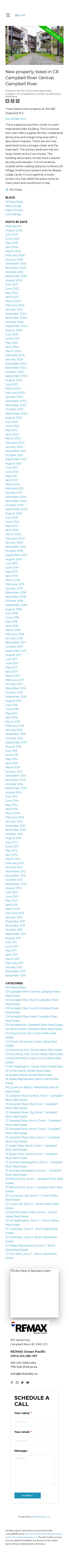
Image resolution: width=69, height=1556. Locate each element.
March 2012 (12, 908)
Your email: (22, 1432)
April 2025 (11, 296)
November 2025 (15, 267)
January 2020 (14, 542)
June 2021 (12, 471)
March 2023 (13, 388)
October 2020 (14, 505)
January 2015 (13, 771)
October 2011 (13, 929)
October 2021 (14, 455)
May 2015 (11, 759)
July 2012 (11, 892)
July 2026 (11, 234)
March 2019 (12, 580)
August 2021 (13, 463)
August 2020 (13, 513)
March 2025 (13, 301)
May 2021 (11, 476)
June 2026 (12, 238)
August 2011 (13, 938)
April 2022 (12, 434)
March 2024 (13, 351)
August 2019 (13, 559)
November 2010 (15, 975)
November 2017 (15, 642)
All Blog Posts (14, 201)
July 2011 (11, 942)
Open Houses (14, 210)
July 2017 (11, 659)
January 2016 (13, 729)
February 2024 (15, 355)
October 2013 (14, 834)
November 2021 (15, 451)
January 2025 (14, 309)
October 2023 (14, 371)
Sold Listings (13, 214)
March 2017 (12, 675)
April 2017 (11, 671)
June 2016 (11, 709)
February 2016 (14, 725)
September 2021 (16, 459)
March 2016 (12, 721)
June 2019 (12, 567)
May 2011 (11, 950)
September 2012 (16, 884)
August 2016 (13, 700)
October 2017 (14, 646)
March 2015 (12, 767)
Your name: (22, 1413)
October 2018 (14, 600)
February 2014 (14, 817)
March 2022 (13, 438)
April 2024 (12, 346)
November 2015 (15, 734)
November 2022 (15, 405)
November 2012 (15, 875)
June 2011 (11, 946)
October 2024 (14, 322)
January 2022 (14, 446)
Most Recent (13, 226)
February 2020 (15, 538)
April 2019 (11, 575)
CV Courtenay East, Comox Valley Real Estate (34, 1054)
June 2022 (12, 426)
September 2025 (16, 276)
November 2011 (15, 925)
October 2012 (14, 879)
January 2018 (14, 638)
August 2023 (13, 380)
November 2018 (15, 596)
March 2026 (13, 251)
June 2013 (12, 846)
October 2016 (14, 692)
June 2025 (12, 288)
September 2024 (16, 326)
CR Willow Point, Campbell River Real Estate (33, 1029)
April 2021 (11, 480)
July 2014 (11, 796)
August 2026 (13, 230)
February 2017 (14, 680)
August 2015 (13, 746)
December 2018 (15, 592)
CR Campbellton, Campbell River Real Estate (34, 1024)
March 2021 (12, 484)
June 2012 (12, 896)
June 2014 (12, 800)
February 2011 (14, 963)
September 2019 (16, 555)
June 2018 (12, 617)
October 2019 (14, 550)
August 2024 (13, 330)
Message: (20, 1450)
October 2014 (14, 784)
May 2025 (11, 292)
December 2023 (15, 363)
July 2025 (11, 284)
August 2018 (13, 609)
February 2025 (15, 305)
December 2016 (15, 688)
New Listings (13, 206)
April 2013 (11, 854)
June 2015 (11, 754)
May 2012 (11, 900)
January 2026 (14, 259)
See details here (15, 118)
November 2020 (16, 500)
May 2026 (11, 242)
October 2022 (14, 409)
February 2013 (14, 863)
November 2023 (15, 367)
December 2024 (15, 313)
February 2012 (14, 913)
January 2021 (13, 492)
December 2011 (15, 921)
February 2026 (15, 255)
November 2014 (15, 779)
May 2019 (11, 571)
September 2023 (16, 376)
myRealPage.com (41, 1516)
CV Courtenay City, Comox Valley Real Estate (33, 1049)
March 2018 (12, 630)
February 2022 (15, 442)
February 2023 (15, 392)
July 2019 (11, 563)
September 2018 (16, 605)
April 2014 (11, 809)
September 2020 (16, 509)
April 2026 (11, 247)
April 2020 (12, 530)
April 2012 (11, 904)
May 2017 (11, 667)
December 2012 (15, 871)
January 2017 (13, 684)
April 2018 (11, 625)
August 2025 (13, 280)
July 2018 (11, 613)
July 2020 (11, 517)
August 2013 (13, 838)
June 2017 (12, 663)
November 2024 (15, 317)
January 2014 (13, 821)
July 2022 (11, 421)
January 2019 (13, 588)
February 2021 (14, 488)
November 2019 (15, 546)
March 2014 (12, 813)
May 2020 (11, 526)
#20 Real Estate (15, 987)
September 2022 (16, 413)
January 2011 (13, 967)
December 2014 (15, 775)
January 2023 (14, 396)
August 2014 (13, 792)
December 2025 (15, 263)
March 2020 (13, 534)
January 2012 (13, 917)
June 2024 (12, 338)
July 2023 (11, 384)
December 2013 (15, 825)
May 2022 (11, 430)
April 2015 (11, 763)
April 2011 (11, 954)
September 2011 (15, 933)
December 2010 (15, 971)
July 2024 (11, 334)
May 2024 (11, 342)
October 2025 (14, 272)
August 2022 (13, 417)
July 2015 (11, 750)
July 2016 (11, 704)
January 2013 (13, 867)
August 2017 (13, 654)
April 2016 (11, 717)
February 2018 (14, 634)
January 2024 (14, 359)
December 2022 (15, 401)
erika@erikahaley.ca (23, 1373)
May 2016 (11, 713)
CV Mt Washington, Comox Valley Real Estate (34, 1066)
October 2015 (14, 738)
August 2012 (13, 888)
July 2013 (11, 842)
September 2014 (16, 788)
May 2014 (11, 804)
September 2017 (16, 650)
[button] (11, 1382)
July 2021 (11, 467)
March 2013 (12, 858)
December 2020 (16, 496)
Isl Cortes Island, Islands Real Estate (28, 1070)
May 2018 (11, 621)
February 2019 (14, 584)
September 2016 (16, 696)
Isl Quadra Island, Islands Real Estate (28, 1074)
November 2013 (15, 829)
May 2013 (11, 850)
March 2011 (12, 959)
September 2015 (16, 742)
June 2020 (12, 521)
